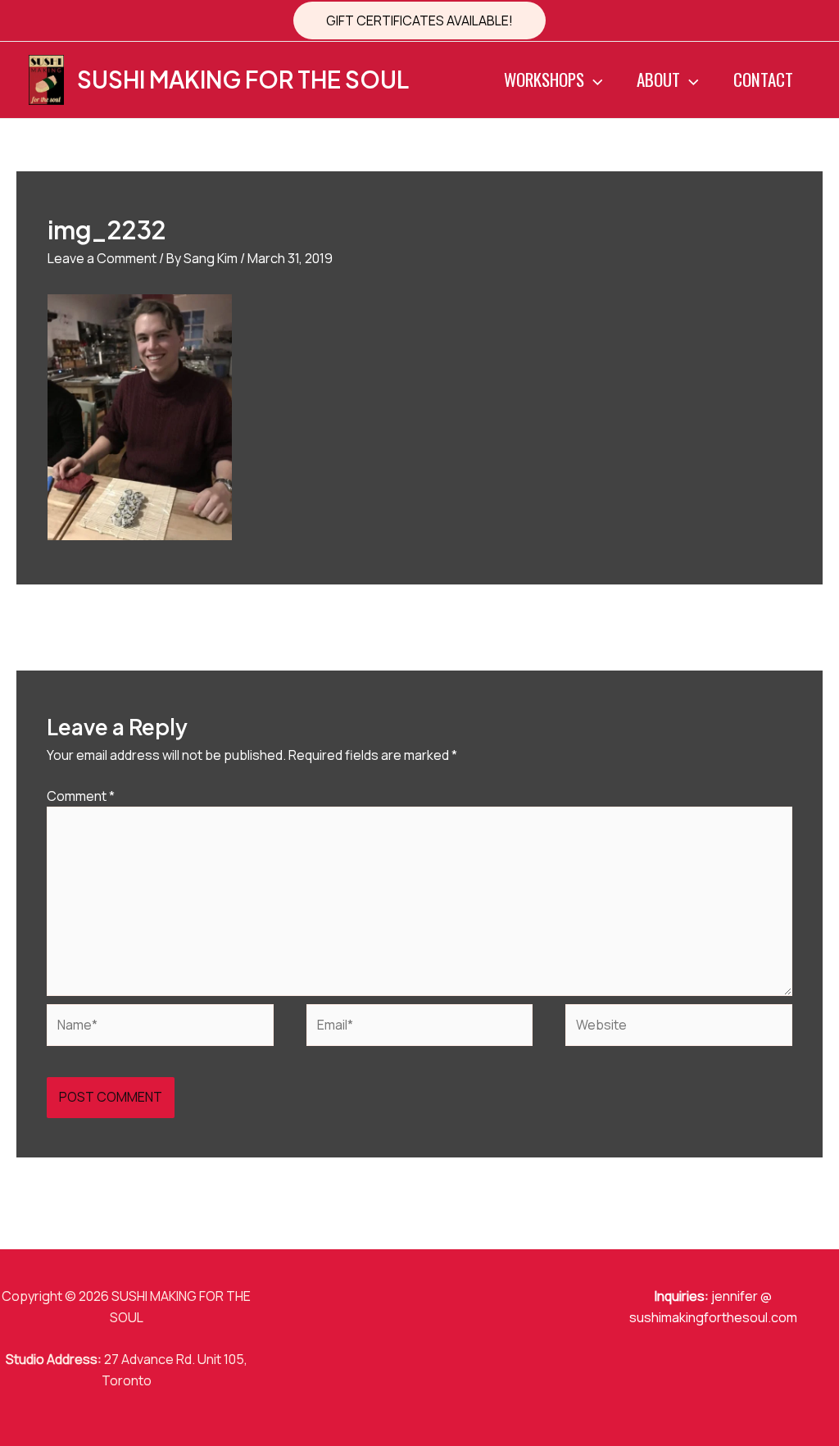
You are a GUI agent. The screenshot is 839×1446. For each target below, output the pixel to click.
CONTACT (763, 79)
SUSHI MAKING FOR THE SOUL (243, 79)
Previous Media (71, 626)
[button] (419, 20)
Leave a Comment (102, 258)
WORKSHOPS (544, 79)
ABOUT (658, 79)
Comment (81, 796)
